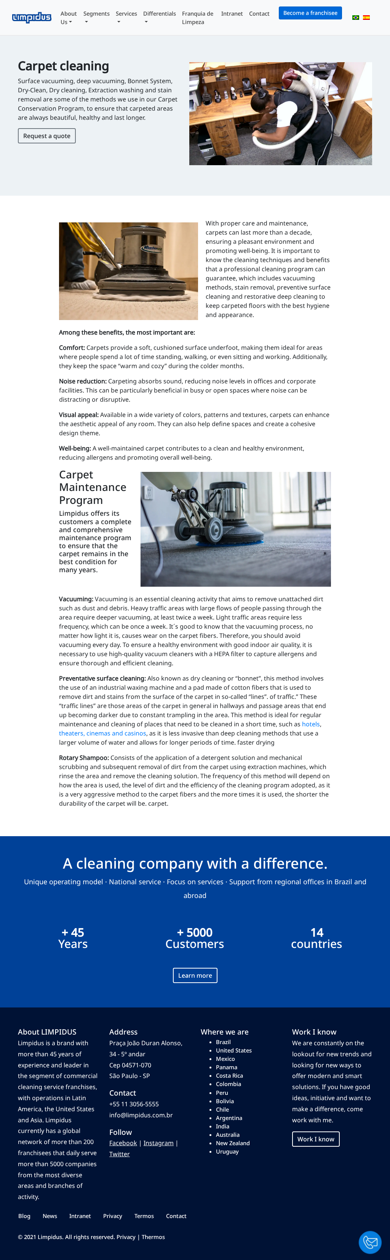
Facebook (123, 1143)
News (50, 1216)
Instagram (159, 1143)
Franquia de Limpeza (197, 18)
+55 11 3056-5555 (134, 1104)
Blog (24, 1216)
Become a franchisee (310, 12)
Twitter (119, 1154)
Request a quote (46, 136)
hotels (311, 724)
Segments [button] (96, 13)
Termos (144, 1216)
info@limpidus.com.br (141, 1115)
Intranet (232, 13)
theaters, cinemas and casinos (102, 733)
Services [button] (126, 13)
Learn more (195, 975)
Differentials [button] (159, 13)
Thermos (153, 1237)
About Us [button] (69, 18)
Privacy (112, 1216)
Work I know (315, 1139)
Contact (259, 13)
